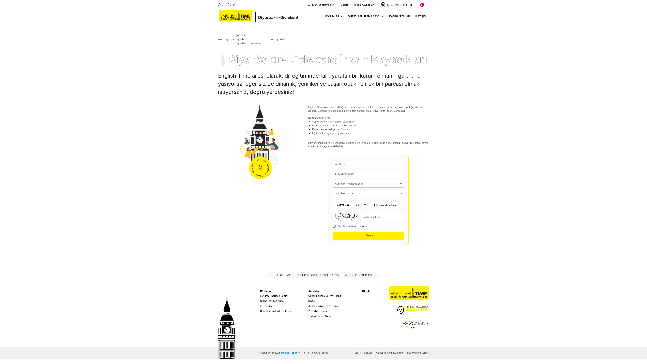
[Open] (400, 183)
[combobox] (366, 183)
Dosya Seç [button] (342, 204)
